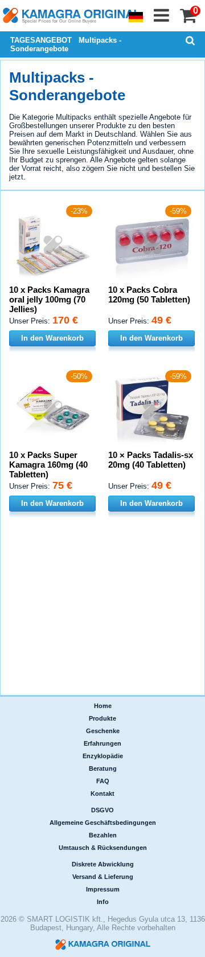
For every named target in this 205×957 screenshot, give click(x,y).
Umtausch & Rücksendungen (103, 847)
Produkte (102, 718)
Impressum (103, 889)
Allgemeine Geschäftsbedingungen (103, 822)
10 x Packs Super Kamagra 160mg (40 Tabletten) (48, 464)
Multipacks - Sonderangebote (65, 44)
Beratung (103, 768)
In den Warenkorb (52, 338)
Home (103, 705)
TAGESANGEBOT (41, 40)
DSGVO (102, 810)
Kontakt (102, 793)
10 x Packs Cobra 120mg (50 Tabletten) (149, 294)
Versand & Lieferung (102, 876)
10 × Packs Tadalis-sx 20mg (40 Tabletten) (150, 459)
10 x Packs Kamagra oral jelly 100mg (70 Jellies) (49, 299)
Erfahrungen (102, 743)
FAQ (102, 781)
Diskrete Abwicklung (103, 864)
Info (103, 901)
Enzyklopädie (103, 755)
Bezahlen (103, 835)
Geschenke (103, 730)
